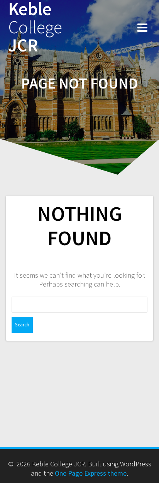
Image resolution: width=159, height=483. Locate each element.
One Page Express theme (91, 473)
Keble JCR (35, 27)
